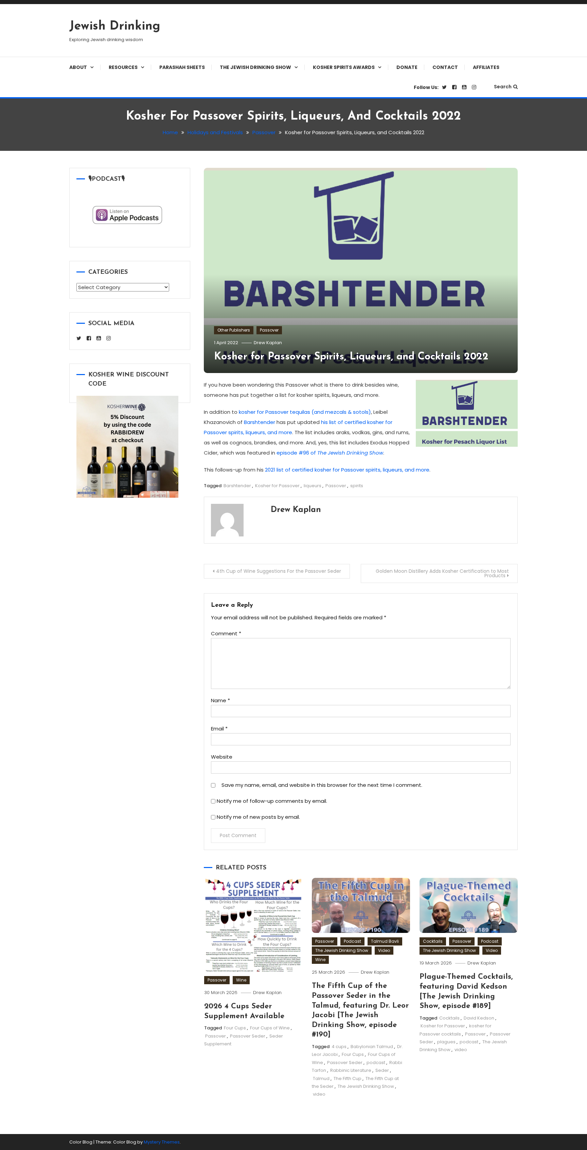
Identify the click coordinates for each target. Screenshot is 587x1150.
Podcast (352, 941)
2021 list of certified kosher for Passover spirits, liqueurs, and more (347, 469)
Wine (241, 980)
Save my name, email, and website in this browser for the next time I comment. (321, 785)
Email (219, 728)
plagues (446, 1042)
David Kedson (479, 1018)
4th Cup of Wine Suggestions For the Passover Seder (278, 571)
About (78, 67)
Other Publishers (233, 330)
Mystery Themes (162, 1142)
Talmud (321, 1078)
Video (384, 950)
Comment (226, 633)
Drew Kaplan (268, 342)
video (319, 1094)
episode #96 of (330, 452)
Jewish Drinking (114, 26)
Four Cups (235, 1028)
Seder (382, 1070)
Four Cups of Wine (270, 1028)
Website (221, 756)
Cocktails (433, 941)
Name (220, 700)
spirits (356, 485)
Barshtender (259, 422)
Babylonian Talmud (372, 1046)
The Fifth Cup (347, 1078)
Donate (406, 67)
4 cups (339, 1046)
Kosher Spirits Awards (344, 67)
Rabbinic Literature (350, 1070)
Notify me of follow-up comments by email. (272, 800)
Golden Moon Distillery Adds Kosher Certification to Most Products (442, 573)
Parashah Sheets (182, 67)
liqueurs (312, 485)
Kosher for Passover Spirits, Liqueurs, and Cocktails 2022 (351, 357)
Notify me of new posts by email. (258, 816)
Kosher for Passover (277, 485)
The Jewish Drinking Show (255, 67)
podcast (376, 1062)
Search (503, 86)
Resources (123, 67)
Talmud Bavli (385, 941)
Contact (445, 67)
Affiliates (486, 67)
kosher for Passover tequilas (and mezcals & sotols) (305, 411)
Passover (269, 330)
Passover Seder (247, 1036)
